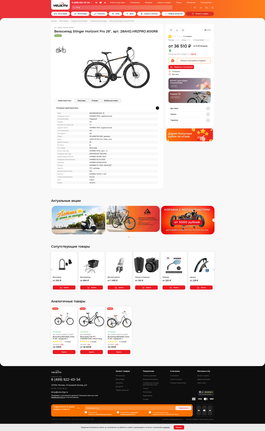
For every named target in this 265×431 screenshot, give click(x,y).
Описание (82, 101)
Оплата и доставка (117, 2)
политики (166, 427)
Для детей (119, 386)
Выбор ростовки (111, 101)
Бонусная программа (150, 379)
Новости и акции (164, 2)
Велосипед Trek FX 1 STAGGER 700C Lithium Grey (91, 338)
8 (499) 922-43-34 (81, 2)
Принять (179, 427)
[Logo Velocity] (60, 5)
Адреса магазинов (203, 379)
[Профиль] (212, 7)
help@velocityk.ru (58, 397)
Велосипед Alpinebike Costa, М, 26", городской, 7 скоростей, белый (64, 338)
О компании (135, 2)
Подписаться (183, 408)
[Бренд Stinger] (208, 30)
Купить (66, 287)
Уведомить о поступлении (183, 67)
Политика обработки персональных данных (200, 419)
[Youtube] (101, 3)
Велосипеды (120, 379)
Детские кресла (114, 277)
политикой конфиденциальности (129, 413)
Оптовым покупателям (178, 383)
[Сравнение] (201, 7)
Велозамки (57, 277)
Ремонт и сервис (203, 376)
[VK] (96, 3)
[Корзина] (206, 7)
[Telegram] (105, 3)
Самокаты (119, 383)
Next (214, 220)
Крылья (193, 277)
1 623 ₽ (193, 54)
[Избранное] (195, 7)
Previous (51, 220)
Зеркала (166, 277)
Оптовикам (191, 2)
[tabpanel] (78, 220)
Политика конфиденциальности (173, 419)
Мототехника (120, 376)
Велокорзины (85, 277)
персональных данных (103, 414)
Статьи (178, 2)
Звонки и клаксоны (142, 277)
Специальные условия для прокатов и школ (151, 384)
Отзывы (95, 101)
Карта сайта (201, 383)
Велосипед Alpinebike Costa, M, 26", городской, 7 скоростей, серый (118, 338)
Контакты (148, 2)
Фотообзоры (147, 392)
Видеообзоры (147, 396)
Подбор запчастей (122, 390)
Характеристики (64, 101)
